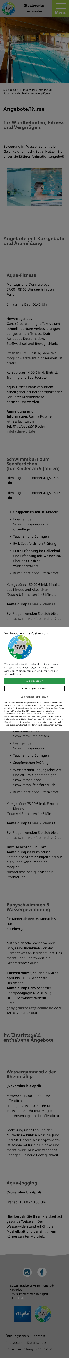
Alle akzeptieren (34, 680)
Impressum (42, 696)
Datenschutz (27, 696)
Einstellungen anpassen (34, 688)
